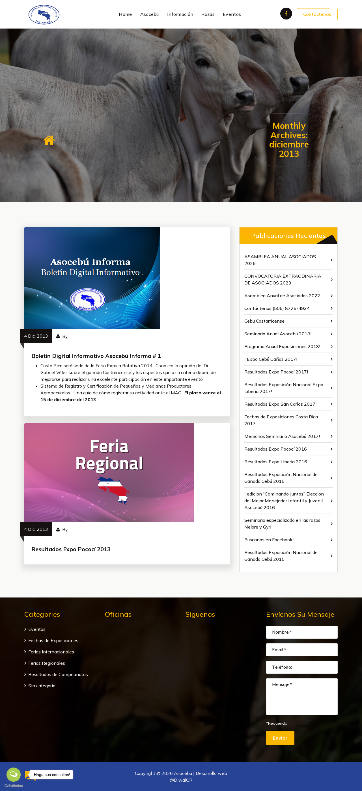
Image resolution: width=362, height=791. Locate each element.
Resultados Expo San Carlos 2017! (280, 404)
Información (180, 14)
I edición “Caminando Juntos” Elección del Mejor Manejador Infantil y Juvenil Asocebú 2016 (284, 500)
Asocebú (149, 14)
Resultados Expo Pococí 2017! (276, 372)
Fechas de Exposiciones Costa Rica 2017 (281, 420)
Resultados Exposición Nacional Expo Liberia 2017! (283, 388)
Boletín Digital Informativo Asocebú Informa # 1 (96, 355)
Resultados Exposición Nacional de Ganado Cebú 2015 (281, 555)
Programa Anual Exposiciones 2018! (282, 346)
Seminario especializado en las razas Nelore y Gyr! (282, 523)
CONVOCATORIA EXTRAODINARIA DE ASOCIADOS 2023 (282, 279)
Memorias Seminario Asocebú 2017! (282, 436)
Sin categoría (41, 685)
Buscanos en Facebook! (269, 539)
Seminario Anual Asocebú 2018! (277, 333)
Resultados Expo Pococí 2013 (71, 549)
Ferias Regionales (46, 663)
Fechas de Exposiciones (53, 640)
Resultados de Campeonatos (58, 674)
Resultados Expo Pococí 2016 (275, 449)
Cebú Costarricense (264, 321)
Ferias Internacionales (51, 652)
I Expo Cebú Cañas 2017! (270, 359)
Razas (208, 14)
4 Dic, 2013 (36, 336)
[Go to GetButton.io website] (14, 785)
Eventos (232, 14)
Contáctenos (317, 14)
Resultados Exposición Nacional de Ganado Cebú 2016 (281, 477)
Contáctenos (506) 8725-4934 (277, 308)
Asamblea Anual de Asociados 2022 (282, 295)
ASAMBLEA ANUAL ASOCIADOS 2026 (280, 260)
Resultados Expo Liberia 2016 (275, 461)
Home (125, 14)
